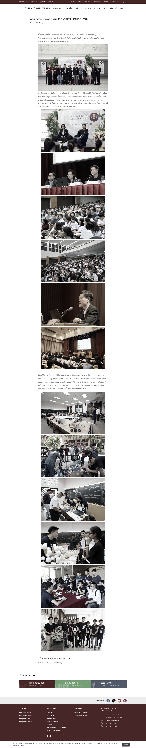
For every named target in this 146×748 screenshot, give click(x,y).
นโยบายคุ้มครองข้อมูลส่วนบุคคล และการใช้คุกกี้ (59, 735)
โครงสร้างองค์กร (52, 719)
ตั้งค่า (22, 746)
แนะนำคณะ (50, 712)
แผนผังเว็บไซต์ (96, 2)
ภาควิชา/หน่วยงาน (100, 8)
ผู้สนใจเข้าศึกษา (23, 2)
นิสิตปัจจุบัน (34, 2)
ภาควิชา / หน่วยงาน (53, 722)
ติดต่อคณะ (87, 2)
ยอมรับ (126, 744)
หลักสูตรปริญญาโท (25, 719)
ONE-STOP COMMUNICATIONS (56, 728)
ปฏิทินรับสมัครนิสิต (25, 712)
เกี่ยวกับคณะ (120, 8)
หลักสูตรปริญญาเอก (25, 722)
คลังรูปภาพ (106, 2)
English (117, 2)
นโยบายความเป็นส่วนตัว (81, 744)
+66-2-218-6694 (111, 726)
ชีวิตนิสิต (49, 725)
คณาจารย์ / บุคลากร (80, 712)
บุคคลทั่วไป (42, 2)
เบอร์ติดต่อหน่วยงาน (80, 715)
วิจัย (111, 8)
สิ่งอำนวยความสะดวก (53, 731)
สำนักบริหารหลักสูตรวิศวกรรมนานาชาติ (56, 658)
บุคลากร (50, 2)
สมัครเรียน (69, 8)
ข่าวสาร (73, 2)
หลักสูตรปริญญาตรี (25, 715)
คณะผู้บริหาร (51, 715)
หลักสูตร (79, 8)
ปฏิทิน (79, 2)
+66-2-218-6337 (111, 723)
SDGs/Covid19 (56, 8)
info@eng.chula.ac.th (112, 720)
